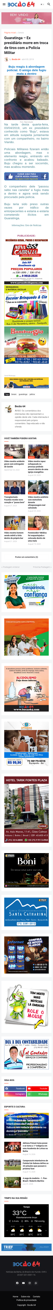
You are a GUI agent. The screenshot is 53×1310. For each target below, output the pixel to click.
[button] (4, 4)
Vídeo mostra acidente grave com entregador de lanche (14, 464)
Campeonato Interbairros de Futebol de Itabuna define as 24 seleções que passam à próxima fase (35, 1164)
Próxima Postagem (41, 567)
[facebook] (17, 1283)
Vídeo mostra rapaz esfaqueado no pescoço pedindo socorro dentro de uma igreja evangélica (38, 466)
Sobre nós (25, 1296)
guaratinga (23, 394)
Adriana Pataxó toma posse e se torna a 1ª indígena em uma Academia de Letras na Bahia (35, 1147)
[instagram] (29, 1283)
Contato (36, 1296)
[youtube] (23, 1283)
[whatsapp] (35, 1283)
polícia (32, 394)
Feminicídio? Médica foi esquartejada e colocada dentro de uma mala (37, 537)
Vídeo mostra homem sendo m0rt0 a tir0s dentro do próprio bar (13, 535)
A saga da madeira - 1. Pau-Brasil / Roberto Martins (35, 1179)
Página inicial (10, 33)
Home (15, 1296)
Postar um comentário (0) (26, 557)
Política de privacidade (26, 1300)
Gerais (21, 33)
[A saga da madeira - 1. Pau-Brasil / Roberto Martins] (12, 1182)
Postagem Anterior (11, 567)
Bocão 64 (20, 406)
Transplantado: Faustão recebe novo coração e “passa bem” (14, 500)
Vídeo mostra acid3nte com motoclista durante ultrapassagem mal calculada (38, 502)
